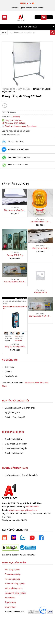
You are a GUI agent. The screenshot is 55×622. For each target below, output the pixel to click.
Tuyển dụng (10, 602)
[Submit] (52, 32)
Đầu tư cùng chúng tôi (15, 417)
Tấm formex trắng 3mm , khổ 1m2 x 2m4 (15, 210)
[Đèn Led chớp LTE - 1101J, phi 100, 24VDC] (40, 203)
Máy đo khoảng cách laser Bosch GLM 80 (15, 346)
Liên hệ (8, 371)
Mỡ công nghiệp (12, 569)
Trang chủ (8, 89)
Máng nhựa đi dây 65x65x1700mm (40, 248)
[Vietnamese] (33, 3)
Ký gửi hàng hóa (12, 412)
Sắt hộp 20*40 (40, 292)
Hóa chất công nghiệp (15, 583)
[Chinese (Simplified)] (21, 3)
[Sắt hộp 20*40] (40, 275)
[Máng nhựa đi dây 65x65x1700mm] (40, 236)
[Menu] (4, 17)
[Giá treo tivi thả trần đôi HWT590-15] (14, 270)
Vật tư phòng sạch (13, 588)
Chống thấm (10, 607)
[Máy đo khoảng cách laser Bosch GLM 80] (14, 319)
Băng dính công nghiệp (15, 593)
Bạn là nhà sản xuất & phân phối (20, 408)
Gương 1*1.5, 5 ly (15, 255)
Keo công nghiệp (12, 579)
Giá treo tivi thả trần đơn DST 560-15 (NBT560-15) (40, 316)
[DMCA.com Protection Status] (10, 547)
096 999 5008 (32, 507)
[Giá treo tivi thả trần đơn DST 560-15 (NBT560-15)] (40, 304)
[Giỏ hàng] (44, 17)
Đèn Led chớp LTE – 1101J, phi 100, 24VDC (40, 221)
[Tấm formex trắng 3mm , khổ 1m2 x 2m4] (14, 197)
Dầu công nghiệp (12, 574)
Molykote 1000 (32, 382)
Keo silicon (10, 597)
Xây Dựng (24, 89)
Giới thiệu (9, 367)
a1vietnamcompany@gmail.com (23, 510)
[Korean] (30, 3)
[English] (24, 3)
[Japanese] (27, 3)
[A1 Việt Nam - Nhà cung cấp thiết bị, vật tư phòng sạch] (20, 17)
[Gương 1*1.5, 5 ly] (14, 239)
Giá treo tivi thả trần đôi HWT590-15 (14, 281)
